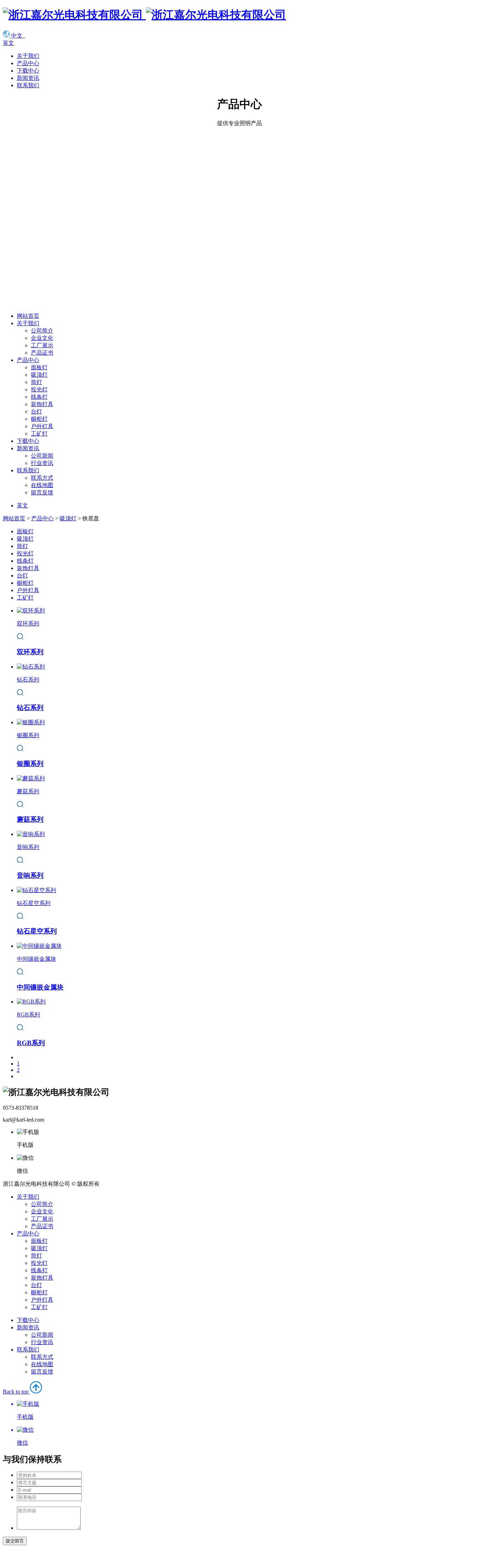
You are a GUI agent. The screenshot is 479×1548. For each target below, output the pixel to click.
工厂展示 (42, 345)
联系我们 (28, 85)
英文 (8, 43)
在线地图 (42, 485)
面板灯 (39, 367)
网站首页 (28, 316)
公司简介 (42, 331)
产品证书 (42, 353)
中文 (17, 36)
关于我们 (28, 56)
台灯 (36, 412)
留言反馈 (42, 492)
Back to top (18, 1417)
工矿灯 (39, 434)
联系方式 (42, 478)
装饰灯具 (42, 404)
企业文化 (42, 338)
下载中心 (28, 71)
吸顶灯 (39, 375)
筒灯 (36, 382)
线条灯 (39, 397)
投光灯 (39, 389)
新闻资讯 (28, 78)
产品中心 (28, 63)
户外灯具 (42, 426)
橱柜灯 (39, 419)
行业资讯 (42, 463)
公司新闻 (42, 456)
